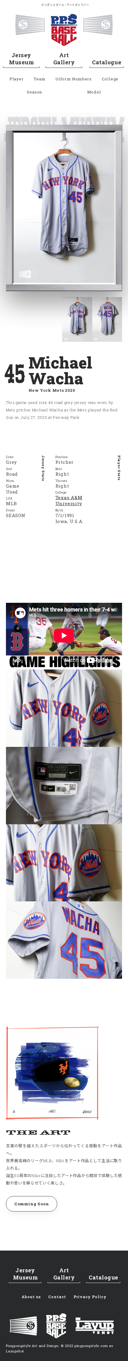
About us (31, 1296)
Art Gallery (64, 58)
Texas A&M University (68, 500)
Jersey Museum (21, 58)
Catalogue (106, 62)
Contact (57, 1296)
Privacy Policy (90, 1296)
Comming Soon (31, 1204)
